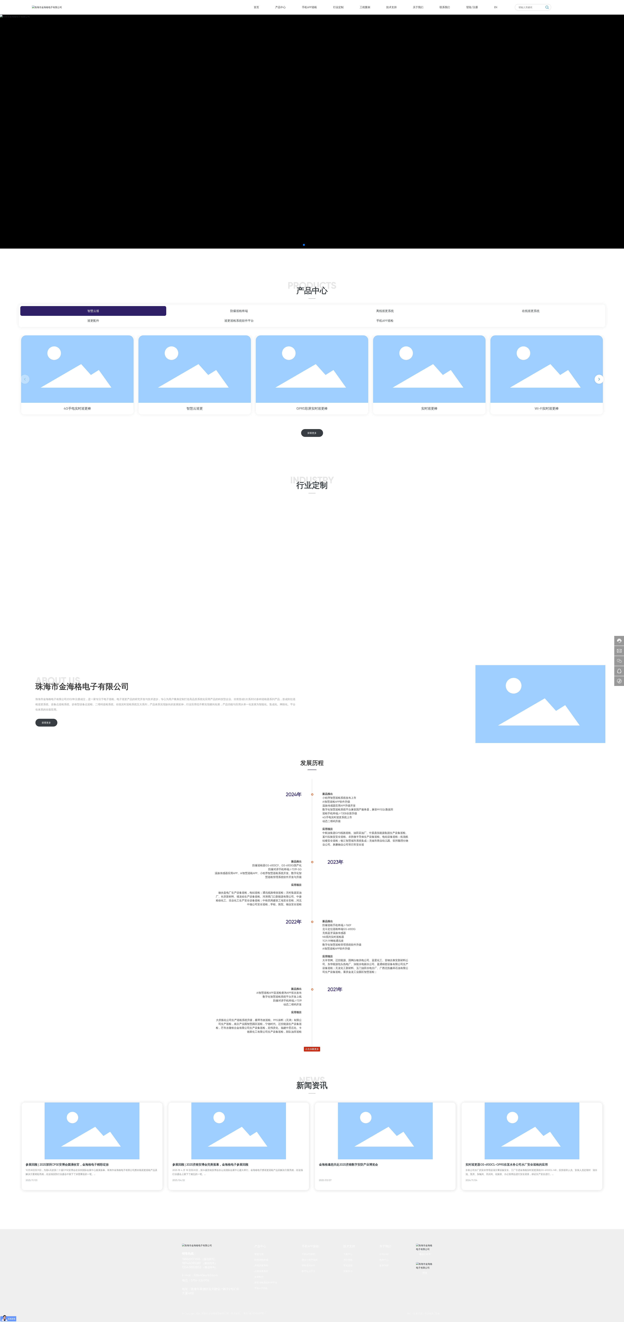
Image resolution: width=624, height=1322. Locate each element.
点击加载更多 (312, 1049)
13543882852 (191, 1267)
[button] (304, 245)
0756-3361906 (200, 1280)
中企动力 (429, 1313)
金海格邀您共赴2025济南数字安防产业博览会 (348, 1164)
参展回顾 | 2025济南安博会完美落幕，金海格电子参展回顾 (210, 1164)
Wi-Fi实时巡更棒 (547, 408)
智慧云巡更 (195, 408)
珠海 (437, 1313)
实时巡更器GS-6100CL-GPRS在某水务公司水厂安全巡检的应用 (507, 1164)
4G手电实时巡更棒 (77, 408)
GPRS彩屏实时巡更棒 (312, 408)
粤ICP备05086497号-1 (254, 1313)
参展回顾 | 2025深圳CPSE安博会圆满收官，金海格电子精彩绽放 (67, 1164)
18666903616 (191, 1259)
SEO (408, 1313)
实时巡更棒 (429, 408)
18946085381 (191, 1263)
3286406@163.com (206, 1275)
